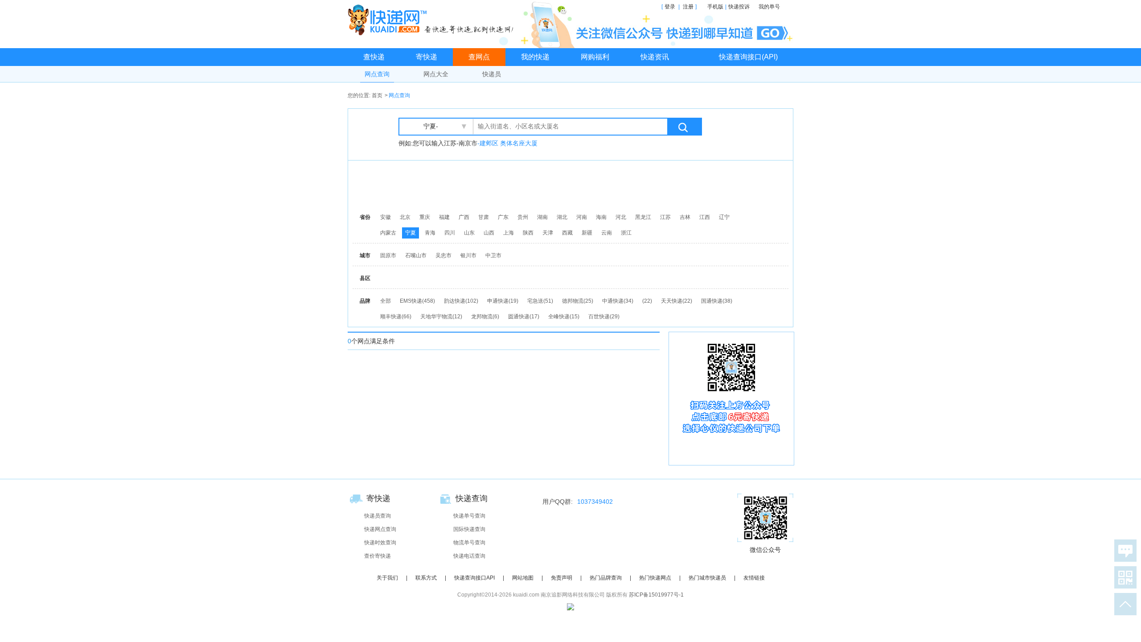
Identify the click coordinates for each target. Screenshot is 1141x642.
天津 (547, 233)
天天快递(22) (676, 301)
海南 (601, 217)
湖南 (542, 217)
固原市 (388, 255)
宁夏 (410, 233)
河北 (621, 217)
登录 (670, 7)
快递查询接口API (474, 578)
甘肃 (483, 217)
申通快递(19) (502, 301)
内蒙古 (388, 233)
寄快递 (426, 57)
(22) (647, 301)
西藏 (567, 233)
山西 (489, 233)
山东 (469, 233)
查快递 (374, 57)
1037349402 (595, 501)
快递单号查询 (469, 516)
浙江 (626, 233)
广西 (464, 217)
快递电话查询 (469, 556)
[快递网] (432, 19)
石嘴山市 (416, 255)
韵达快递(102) (461, 301)
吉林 (685, 217)
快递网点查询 (380, 529)
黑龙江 (643, 217)
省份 (365, 217)
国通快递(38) (716, 301)
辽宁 (724, 217)
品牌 (365, 301)
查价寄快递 (377, 556)
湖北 (562, 217)
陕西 (528, 233)
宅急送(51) (540, 301)
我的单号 (769, 7)
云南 (606, 233)
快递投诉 (739, 7)
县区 (365, 278)
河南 (581, 217)
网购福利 (595, 57)
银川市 (468, 255)
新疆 (587, 233)
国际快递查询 (469, 529)
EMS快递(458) (417, 301)
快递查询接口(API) (748, 57)
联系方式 (426, 578)
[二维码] (1124, 577)
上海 (508, 233)
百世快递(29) (604, 316)
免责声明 (561, 578)
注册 (688, 7)
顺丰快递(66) (395, 316)
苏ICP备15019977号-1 (656, 595)
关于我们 (387, 578)
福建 (444, 217)
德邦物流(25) (577, 301)
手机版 (715, 7)
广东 (503, 217)
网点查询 (377, 74)
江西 (704, 217)
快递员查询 (377, 516)
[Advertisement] (572, 185)
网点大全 (435, 74)
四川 (449, 233)
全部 (385, 301)
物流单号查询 (469, 542)
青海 (430, 233)
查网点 (479, 57)
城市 (365, 255)
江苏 (665, 217)
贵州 (522, 217)
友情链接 (754, 578)
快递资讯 (654, 57)
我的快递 (535, 57)
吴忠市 (443, 255)
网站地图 (523, 578)
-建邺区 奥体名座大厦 (507, 143)
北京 (405, 217)
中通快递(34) (617, 301)
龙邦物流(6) (485, 316)
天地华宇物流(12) (441, 316)
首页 (377, 95)
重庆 (424, 217)
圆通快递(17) (523, 316)
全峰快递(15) (563, 316)
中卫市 (493, 255)
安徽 (385, 217)
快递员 (491, 74)
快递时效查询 (380, 542)
